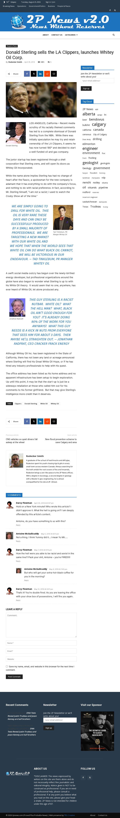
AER (96, 109)
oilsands (92, 187)
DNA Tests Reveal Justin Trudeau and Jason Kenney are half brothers (22, 716)
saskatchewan (90, 201)
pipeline (103, 187)
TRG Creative (69, 815)
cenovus (87, 134)
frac (103, 153)
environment (91, 153)
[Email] (54, 74)
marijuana (96, 178)
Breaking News (8, 6)
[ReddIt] (47, 74)
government (101, 167)
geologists (105, 163)
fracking (92, 157)
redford (86, 192)
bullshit (86, 124)
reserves (95, 192)
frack (84, 158)
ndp (104, 177)
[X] (115, 10)
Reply (18, 525)
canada (98, 129)
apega (99, 115)
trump (105, 207)
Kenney (102, 173)
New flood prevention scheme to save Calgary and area (61, 441)
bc (105, 114)
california (87, 129)
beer (85, 119)
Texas (85, 206)
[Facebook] (110, 10)
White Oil (44, 403)
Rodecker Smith (15, 62)
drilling (97, 139)
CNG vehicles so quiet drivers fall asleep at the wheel (21, 441)
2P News (88, 109)
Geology (87, 168)
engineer (90, 148)
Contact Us (56, 35)
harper (85, 173)
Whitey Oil (55, 403)
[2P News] (60, 22)
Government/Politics (37, 6)
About (46, 35)
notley (96, 182)
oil (84, 187)
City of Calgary (100, 134)
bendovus (96, 119)
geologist (90, 162)
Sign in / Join (50, 2)
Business (51, 6)
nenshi (87, 182)
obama (105, 183)
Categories (70, 35)
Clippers (18, 403)
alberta (89, 114)
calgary (99, 124)
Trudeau (95, 206)
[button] (113, 35)
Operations (21, 6)
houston (93, 173)
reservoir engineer (90, 197)
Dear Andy (87, 139)
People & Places (64, 6)
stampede (103, 202)
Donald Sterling (31, 403)
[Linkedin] (40, 74)
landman (86, 178)
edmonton (89, 143)
